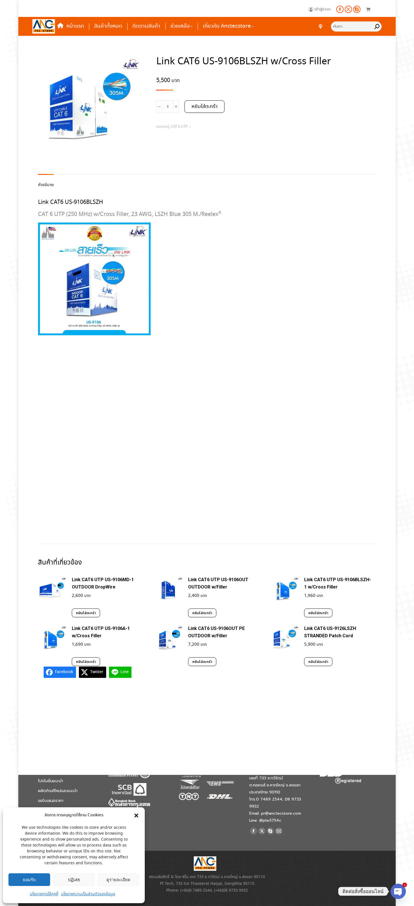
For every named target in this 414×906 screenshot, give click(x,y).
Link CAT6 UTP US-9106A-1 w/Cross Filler (101, 632)
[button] (136, 815)
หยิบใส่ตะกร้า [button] (86, 613)
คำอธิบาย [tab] (46, 185)
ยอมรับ (29, 879)
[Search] (377, 26)
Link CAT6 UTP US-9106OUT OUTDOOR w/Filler (218, 583)
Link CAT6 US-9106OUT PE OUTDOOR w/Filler (216, 632)
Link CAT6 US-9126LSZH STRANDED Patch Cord (330, 632)
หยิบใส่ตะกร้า (204, 106)
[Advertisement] (207, 442)
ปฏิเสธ (74, 879)
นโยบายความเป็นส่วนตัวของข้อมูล (88, 894)
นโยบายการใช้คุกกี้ (44, 894)
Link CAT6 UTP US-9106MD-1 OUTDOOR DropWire (103, 583)
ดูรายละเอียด (118, 879)
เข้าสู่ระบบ (323, 9)
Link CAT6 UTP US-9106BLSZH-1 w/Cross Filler (337, 583)
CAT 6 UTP (179, 126)
